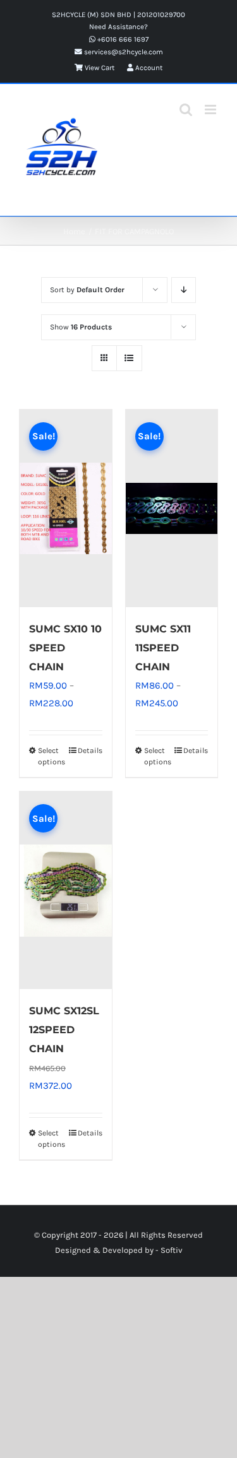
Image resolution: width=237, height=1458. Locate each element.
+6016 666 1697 (122, 39)
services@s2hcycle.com (122, 51)
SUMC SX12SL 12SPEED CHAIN (64, 1030)
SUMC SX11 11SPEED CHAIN (163, 648)
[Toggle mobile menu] (211, 109)
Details (90, 750)
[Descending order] (183, 290)
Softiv (172, 1250)
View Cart (98, 67)
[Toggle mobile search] (185, 109)
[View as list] (129, 358)
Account (147, 67)
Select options (51, 756)
